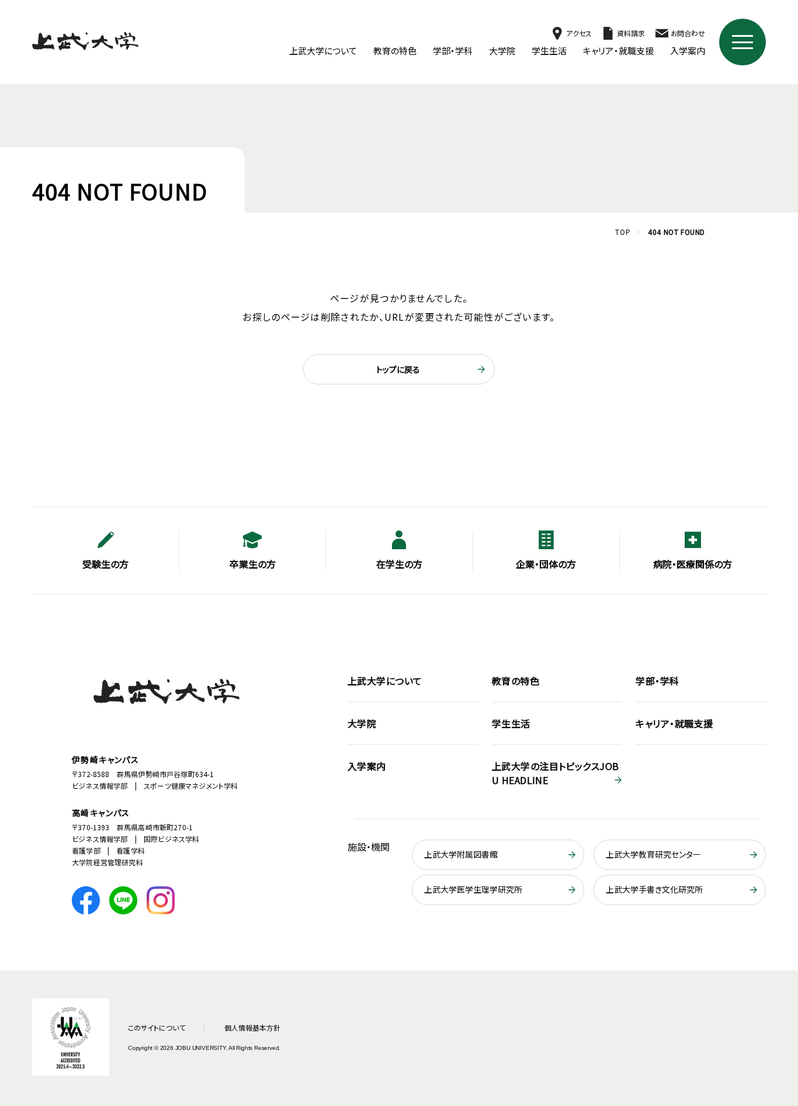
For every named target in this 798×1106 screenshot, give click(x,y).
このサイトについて (156, 1027)
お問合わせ (688, 33)
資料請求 (630, 33)
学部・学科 (453, 50)
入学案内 (687, 50)
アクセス (578, 33)
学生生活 (549, 50)
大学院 (502, 50)
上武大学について (323, 50)
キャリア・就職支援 (618, 50)
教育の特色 (395, 50)
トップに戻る (398, 369)
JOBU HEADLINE (555, 773)
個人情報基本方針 (252, 1027)
